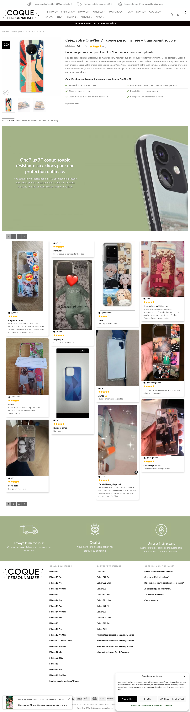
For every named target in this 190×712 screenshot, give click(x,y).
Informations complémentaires (32, 121)
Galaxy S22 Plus (103, 577)
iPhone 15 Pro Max (57, 589)
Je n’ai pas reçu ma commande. (157, 589)
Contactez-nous (151, 600)
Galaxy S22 (101, 572)
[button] (184, 676)
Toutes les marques (12, 31)
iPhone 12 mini (55, 652)
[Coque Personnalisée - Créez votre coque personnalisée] (20, 14)
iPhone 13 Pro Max (57, 635)
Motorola (115, 12)
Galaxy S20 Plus (103, 623)
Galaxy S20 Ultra (104, 618)
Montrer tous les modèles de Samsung (113, 652)
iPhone (51, 12)
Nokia (140, 12)
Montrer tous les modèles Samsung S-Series (115, 635)
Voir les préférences (172, 699)
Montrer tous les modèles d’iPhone (64, 681)
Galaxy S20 (101, 612)
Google (154, 12)
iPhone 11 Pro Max (57, 675)
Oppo (99, 17)
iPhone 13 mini (55, 618)
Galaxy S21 (101, 589)
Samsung (67, 12)
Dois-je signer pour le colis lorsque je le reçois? (164, 583)
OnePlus (98, 12)
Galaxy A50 (102, 629)
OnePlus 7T (41, 31)
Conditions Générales (110, 704)
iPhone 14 (53, 595)
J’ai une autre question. (154, 595)
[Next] (56, 66)
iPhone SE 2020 (56, 658)
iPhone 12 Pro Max (57, 647)
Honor (71, 17)
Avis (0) (54, 121)
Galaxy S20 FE (103, 606)
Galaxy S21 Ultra (104, 600)
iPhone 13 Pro (55, 629)
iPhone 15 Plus (55, 577)
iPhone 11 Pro (55, 670)
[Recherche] (172, 14)
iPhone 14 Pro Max (57, 612)
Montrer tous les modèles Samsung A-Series (115, 641)
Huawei (83, 12)
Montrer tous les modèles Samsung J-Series (115, 647)
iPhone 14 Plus (55, 606)
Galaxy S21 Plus (103, 595)
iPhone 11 (53, 664)
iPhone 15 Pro (55, 583)
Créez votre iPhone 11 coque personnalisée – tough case (42, 705)
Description (8, 121)
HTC (59, 17)
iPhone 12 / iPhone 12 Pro (60, 641)
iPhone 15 (53, 572)
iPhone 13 (53, 623)
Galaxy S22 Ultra (104, 583)
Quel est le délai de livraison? (156, 577)
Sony (48, 17)
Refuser (147, 699)
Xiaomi (85, 17)
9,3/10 (105, 47)
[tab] (8, 121)
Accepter (127, 699)
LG (129, 12)
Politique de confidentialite (141, 705)
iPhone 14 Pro (55, 600)
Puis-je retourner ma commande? (158, 572)
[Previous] (6, 66)
